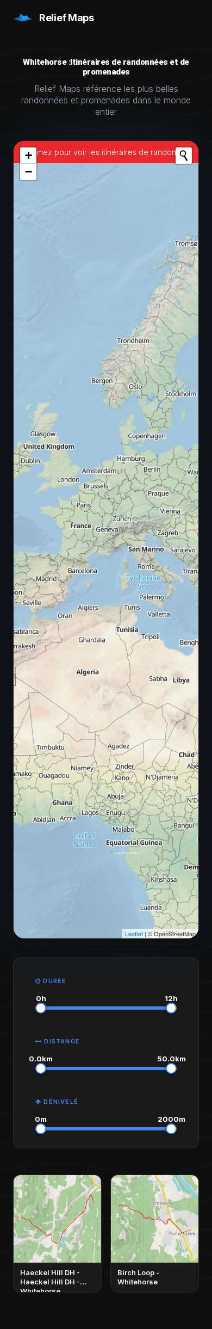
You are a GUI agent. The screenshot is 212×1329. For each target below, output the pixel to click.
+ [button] (28, 155)
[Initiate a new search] (184, 155)
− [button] (28, 171)
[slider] (40, 1008)
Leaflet (134, 933)
